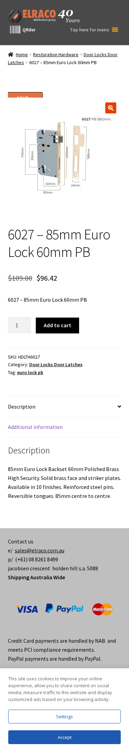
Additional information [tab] (35, 426)
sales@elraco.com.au (39, 550)
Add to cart (57, 325)
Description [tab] (21, 406)
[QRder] (15, 29)
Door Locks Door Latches (56, 364)
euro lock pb (30, 372)
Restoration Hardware (55, 54)
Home (22, 54)
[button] (110, 107)
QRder (28, 30)
